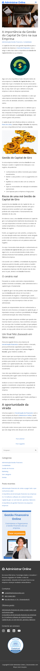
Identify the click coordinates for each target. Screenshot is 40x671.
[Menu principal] (36, 2)
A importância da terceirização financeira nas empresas (19, 494)
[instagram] (4, 630)
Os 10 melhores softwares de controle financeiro (17, 497)
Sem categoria (6, 474)
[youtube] (20, 630)
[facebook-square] (9, 630)
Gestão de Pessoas (8, 468)
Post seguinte (20, 444)
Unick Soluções (22, 667)
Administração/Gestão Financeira (12, 42)
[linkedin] (14, 630)
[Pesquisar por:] (20, 450)
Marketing (5, 471)
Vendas (4, 477)
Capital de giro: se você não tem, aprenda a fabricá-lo (18, 500)
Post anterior (20, 439)
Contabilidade (27, 42)
